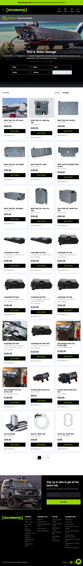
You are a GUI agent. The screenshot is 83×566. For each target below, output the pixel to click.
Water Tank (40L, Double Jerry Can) (67, 209)
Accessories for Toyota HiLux (72, 532)
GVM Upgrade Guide (56, 520)
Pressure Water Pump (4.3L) (40, 390)
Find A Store (28, 520)
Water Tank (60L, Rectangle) (13, 208)
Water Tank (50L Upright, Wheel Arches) (68, 165)
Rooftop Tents (69, 524)
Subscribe (63, 502)
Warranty (40, 520)
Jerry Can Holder (9, 434)
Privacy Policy (41, 528)
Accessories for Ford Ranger (71, 527)
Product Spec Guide (29, 545)
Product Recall (41, 522)
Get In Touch (29, 522)
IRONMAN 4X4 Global (29, 541)
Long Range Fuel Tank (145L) (40, 343)
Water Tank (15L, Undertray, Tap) (40, 121)
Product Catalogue (28, 536)
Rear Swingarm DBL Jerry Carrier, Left (12, 391)
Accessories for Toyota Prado (72, 544)
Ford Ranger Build (56, 537)
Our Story (28, 524)
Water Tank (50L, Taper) (39, 164)
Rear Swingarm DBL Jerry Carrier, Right (66, 344)
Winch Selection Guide (57, 524)
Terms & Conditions (28, 530)
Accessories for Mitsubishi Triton (70, 536)
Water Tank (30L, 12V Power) (13, 120)
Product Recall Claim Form (43, 525)
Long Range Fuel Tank (11, 252)
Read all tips (56, 540)
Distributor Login (30, 533)
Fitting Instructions (43, 531)
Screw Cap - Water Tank (65, 434)
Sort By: (57, 93)
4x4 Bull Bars (69, 520)
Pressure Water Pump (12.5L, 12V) (67, 391)
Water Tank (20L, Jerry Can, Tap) (40, 209)
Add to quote (14, 131)
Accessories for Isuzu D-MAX (72, 540)
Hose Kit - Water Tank (38, 434)
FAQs (26, 527)
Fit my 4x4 (62, 72)
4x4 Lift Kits (68, 522)
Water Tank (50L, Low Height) (14, 164)
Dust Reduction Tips (57, 533)
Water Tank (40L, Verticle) (66, 120)
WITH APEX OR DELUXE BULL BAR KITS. (37, 2)
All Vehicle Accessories (72, 547)
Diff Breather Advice (56, 529)
